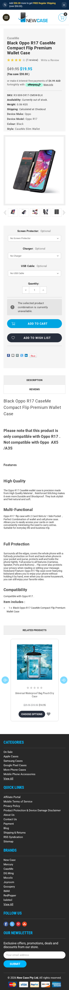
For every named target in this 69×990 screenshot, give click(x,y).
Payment (9, 823)
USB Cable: (34, 266)
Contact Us (10, 819)
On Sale (8, 752)
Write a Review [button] (50, 60)
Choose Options (31, 714)
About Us (9, 814)
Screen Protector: (34, 231)
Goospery (9, 886)
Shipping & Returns (15, 832)
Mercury (8, 864)
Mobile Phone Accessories (19, 774)
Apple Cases (11, 756)
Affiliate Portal (12, 797)
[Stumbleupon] (24, 924)
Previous (5, 212)
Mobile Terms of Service (18, 801)
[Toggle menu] (6, 17)
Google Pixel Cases (15, 765)
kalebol (8, 900)
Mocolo (8, 877)
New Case (10, 860)
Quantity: (33, 283)
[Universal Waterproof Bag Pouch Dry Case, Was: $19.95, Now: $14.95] (35, 662)
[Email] (13, 355)
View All (8, 778)
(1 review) (32, 60)
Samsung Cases (13, 760)
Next (64, 212)
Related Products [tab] (35, 630)
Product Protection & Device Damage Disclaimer (32, 810)
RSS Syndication (13, 837)
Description (34, 380)
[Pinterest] (33, 356)
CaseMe (8, 868)
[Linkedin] (26, 355)
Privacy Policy (12, 806)
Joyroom (9, 882)
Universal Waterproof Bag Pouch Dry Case (34, 695)
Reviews (34, 389)
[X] (21, 355)
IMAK (7, 891)
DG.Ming (9, 873)
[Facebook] (8, 355)
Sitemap (8, 841)
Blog (6, 828)
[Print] (17, 355)
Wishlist (48, 714)
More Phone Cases (15, 769)
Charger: (34, 248)
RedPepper (10, 895)
